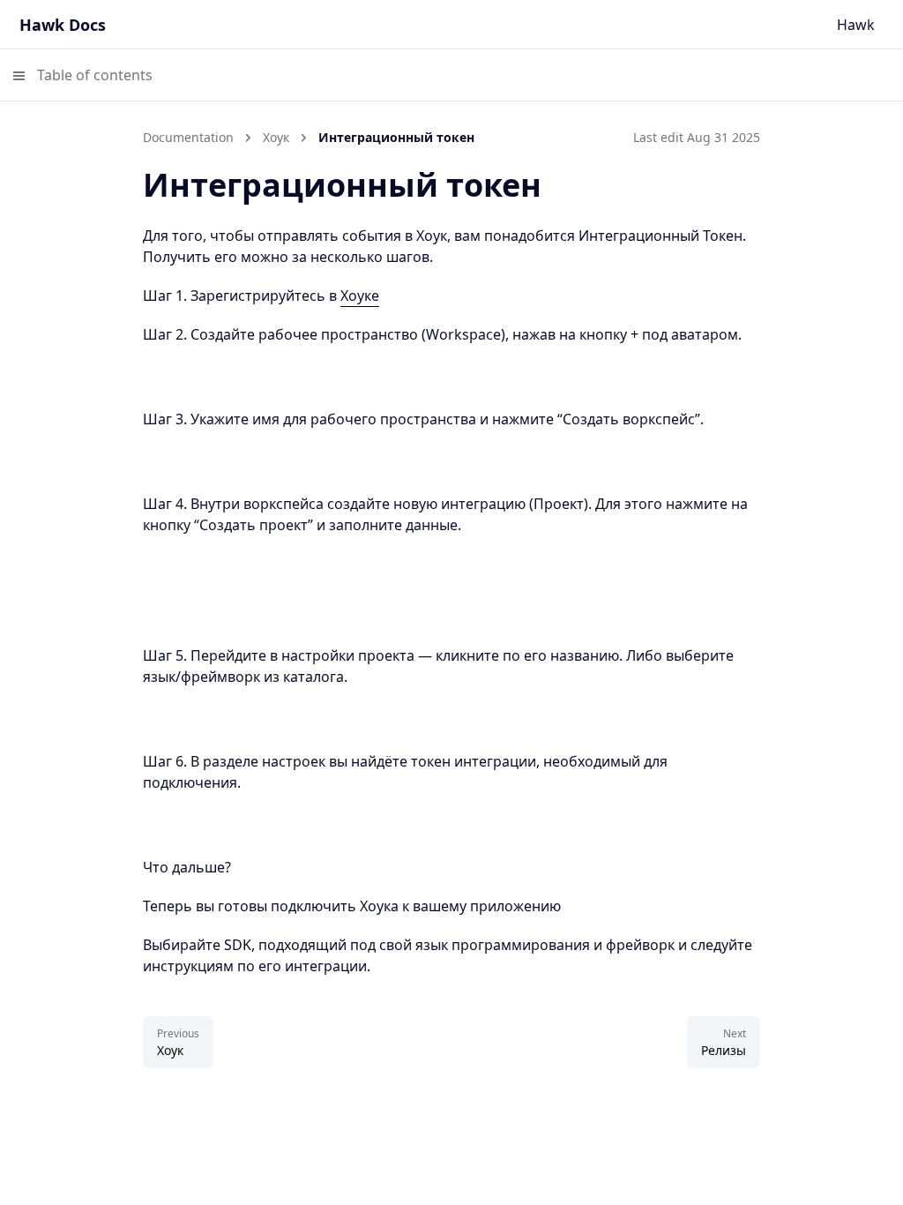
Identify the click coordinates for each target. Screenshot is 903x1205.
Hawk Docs (62, 24)
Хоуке (359, 295)
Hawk (856, 24)
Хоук (276, 137)
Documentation (188, 137)
